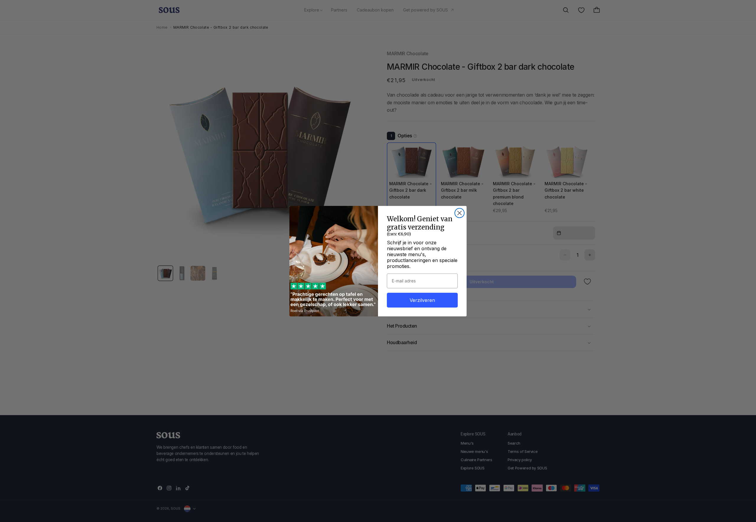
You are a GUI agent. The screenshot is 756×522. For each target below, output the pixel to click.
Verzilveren (422, 300)
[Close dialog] (459, 213)
